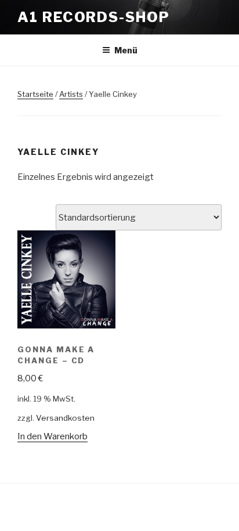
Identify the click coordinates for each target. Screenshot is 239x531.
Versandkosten (65, 417)
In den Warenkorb (52, 436)
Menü (125, 50)
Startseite (35, 94)
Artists (71, 94)
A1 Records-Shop (93, 17)
